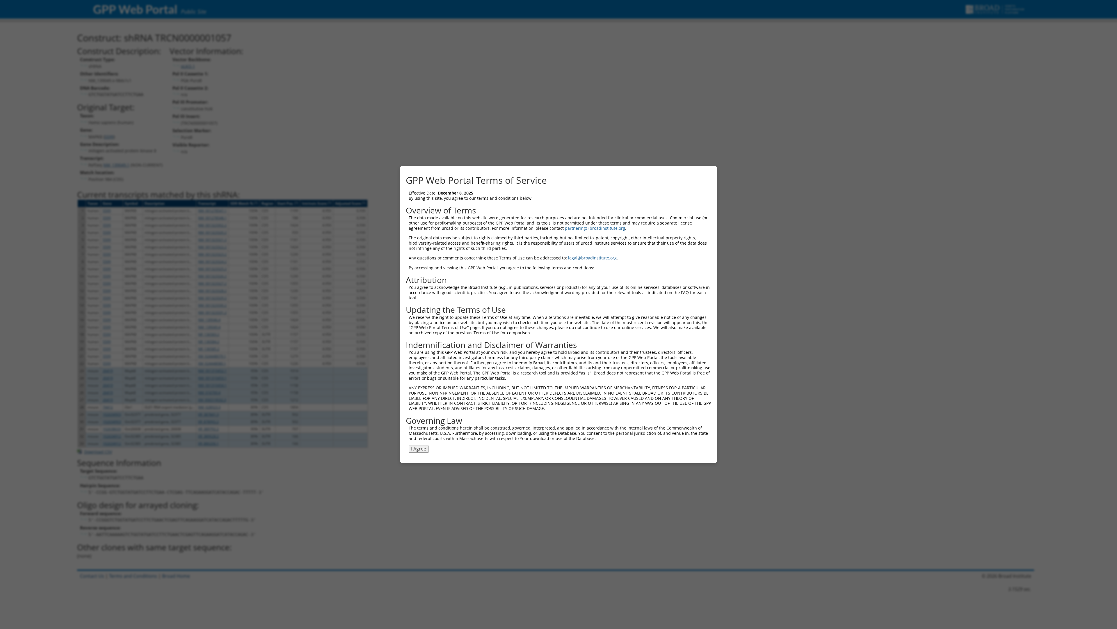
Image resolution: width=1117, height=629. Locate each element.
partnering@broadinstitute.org (595, 228)
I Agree (418, 449)
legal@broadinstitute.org (592, 258)
